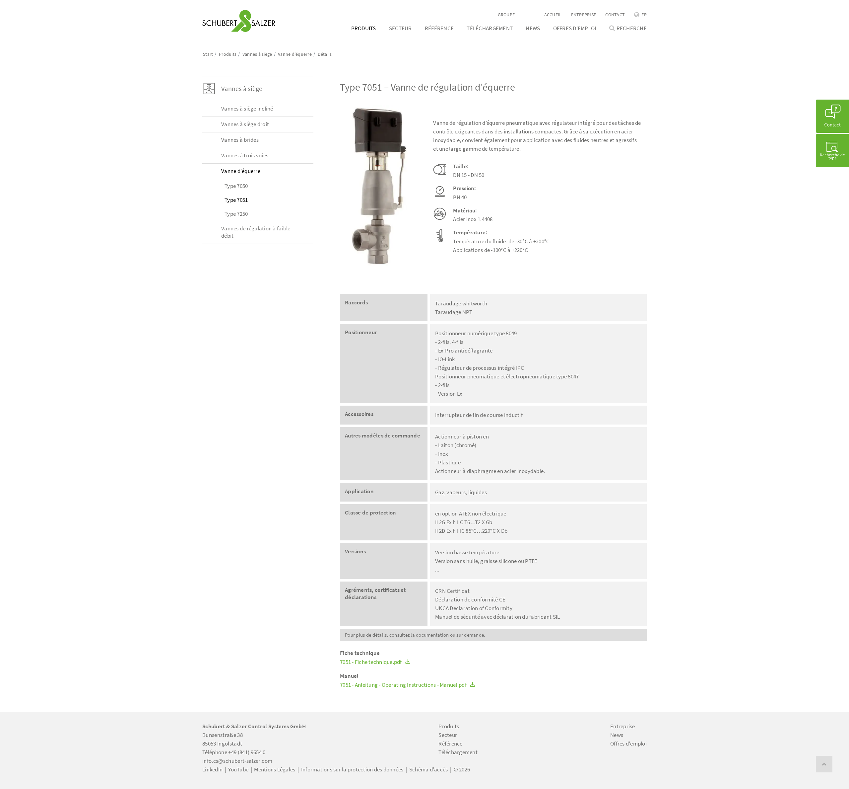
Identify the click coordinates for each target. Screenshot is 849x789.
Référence (439, 28)
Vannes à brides (240, 139)
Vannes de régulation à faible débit (255, 232)
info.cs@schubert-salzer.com (237, 760)
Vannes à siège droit (245, 124)
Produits (363, 28)
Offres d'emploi (574, 28)
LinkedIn (212, 769)
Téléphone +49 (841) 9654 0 (234, 752)
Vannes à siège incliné (247, 108)
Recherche (632, 28)
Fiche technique (360, 653)
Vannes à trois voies (244, 155)
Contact (615, 15)
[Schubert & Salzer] (238, 21)
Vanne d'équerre (240, 171)
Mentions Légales (274, 769)
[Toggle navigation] (212, 7)
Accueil (553, 15)
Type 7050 (236, 186)
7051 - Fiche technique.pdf (371, 662)
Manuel (349, 675)
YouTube (238, 769)
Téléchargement (490, 28)
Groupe (506, 15)
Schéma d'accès (428, 769)
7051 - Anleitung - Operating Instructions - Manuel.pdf (404, 684)
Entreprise (583, 15)
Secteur (400, 28)
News (533, 28)
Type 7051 (236, 199)
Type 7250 (236, 213)
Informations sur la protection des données (352, 769)
